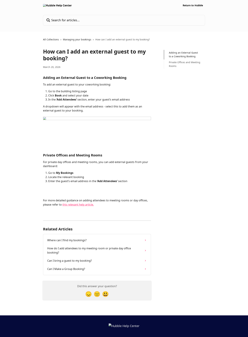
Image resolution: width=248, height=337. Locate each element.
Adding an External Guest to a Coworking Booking (183, 54)
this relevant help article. (78, 204)
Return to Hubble (193, 5)
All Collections (51, 39)
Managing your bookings (77, 39)
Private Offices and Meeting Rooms (184, 64)
